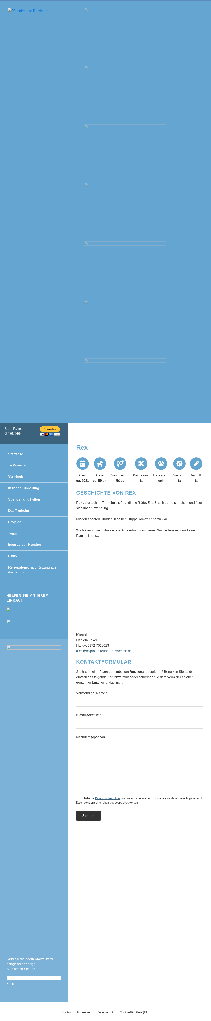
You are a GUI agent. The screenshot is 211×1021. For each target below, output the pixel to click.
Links (12, 556)
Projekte (14, 522)
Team (12, 533)
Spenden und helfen (24, 499)
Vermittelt (15, 476)
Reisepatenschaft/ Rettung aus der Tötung (32, 570)
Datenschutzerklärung (108, 798)
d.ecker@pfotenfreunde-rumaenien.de (104, 651)
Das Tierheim (18, 510)
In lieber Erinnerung (23, 488)
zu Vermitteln (18, 465)
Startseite (15, 454)
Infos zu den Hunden (24, 544)
